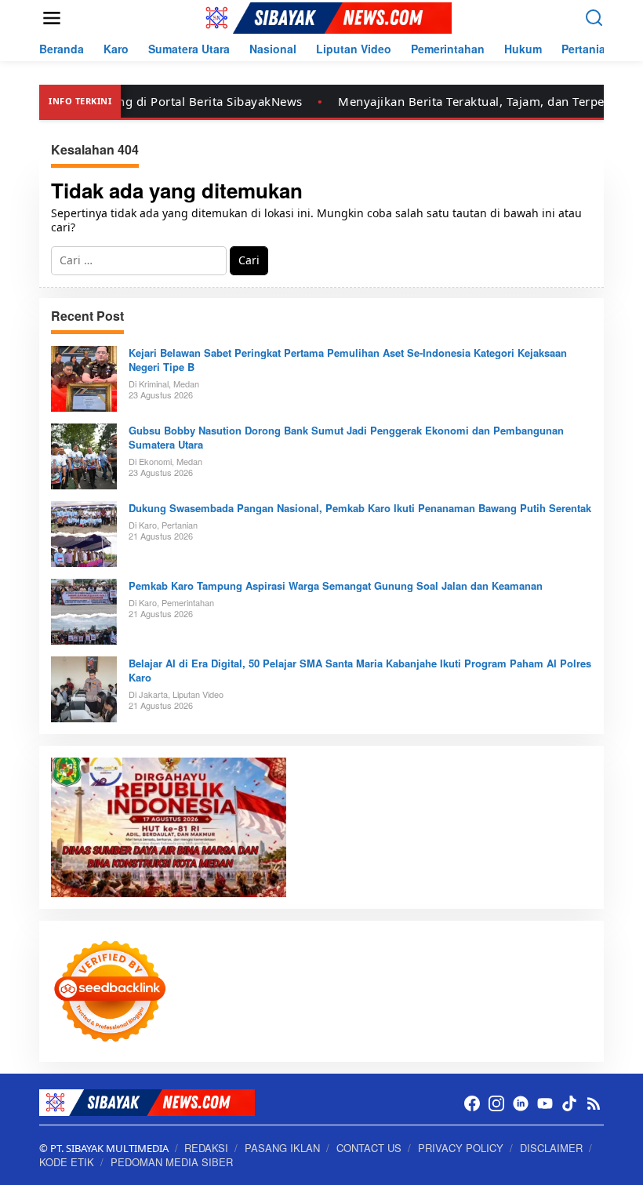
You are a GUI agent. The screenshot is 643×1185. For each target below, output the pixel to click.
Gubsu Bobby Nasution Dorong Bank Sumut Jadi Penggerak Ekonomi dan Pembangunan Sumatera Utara (346, 437)
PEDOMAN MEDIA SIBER (172, 1161)
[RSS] (593, 1103)
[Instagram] (496, 1103)
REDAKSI (206, 1147)
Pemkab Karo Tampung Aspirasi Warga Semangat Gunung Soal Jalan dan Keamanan (336, 586)
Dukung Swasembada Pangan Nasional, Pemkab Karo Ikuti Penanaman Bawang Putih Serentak (360, 508)
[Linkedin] (520, 1103)
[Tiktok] (569, 1103)
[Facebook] (472, 1103)
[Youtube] (545, 1103)
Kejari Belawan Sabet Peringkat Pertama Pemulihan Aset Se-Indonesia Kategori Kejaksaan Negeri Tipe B (348, 360)
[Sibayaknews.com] (325, 16)
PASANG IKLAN (282, 1147)
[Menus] (51, 18)
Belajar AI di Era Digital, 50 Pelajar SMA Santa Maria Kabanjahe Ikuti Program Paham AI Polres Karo (360, 670)
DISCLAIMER (551, 1147)
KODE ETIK (66, 1161)
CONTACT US (368, 1147)
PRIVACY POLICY (460, 1147)
